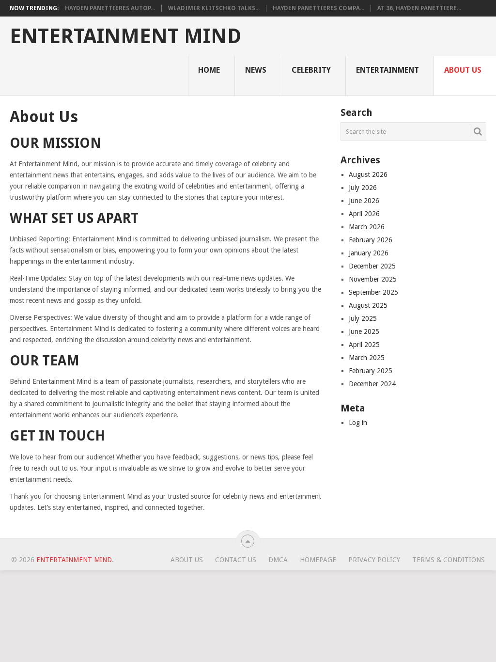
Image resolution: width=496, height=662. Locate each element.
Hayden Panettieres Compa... (318, 8)
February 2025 (370, 371)
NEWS (255, 70)
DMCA (278, 560)
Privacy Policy (374, 560)
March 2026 (367, 227)
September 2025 (373, 292)
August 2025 (368, 305)
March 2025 (367, 358)
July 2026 (363, 187)
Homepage (318, 560)
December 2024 (372, 384)
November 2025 (373, 279)
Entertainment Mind (125, 36)
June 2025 (364, 331)
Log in (358, 422)
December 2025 (372, 266)
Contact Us (235, 560)
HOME (209, 70)
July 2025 (363, 318)
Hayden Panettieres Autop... (110, 8)
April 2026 (364, 214)
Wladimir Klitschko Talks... (214, 8)
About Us (462, 70)
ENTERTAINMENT (387, 70)
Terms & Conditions (448, 560)
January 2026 (368, 253)
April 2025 (364, 344)
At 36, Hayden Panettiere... (419, 8)
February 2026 (370, 240)
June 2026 (364, 201)
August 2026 (368, 174)
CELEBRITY (311, 70)
